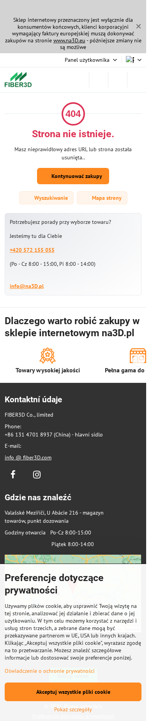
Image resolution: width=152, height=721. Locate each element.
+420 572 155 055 (32, 249)
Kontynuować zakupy (76, 176)
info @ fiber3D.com (28, 457)
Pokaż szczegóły (73, 709)
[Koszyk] (117, 79)
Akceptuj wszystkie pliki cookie (73, 691)
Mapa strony (106, 197)
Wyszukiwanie (50, 197)
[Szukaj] (98, 79)
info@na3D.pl (27, 286)
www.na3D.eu (69, 40)
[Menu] (136, 79)
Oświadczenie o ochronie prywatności (50, 670)
